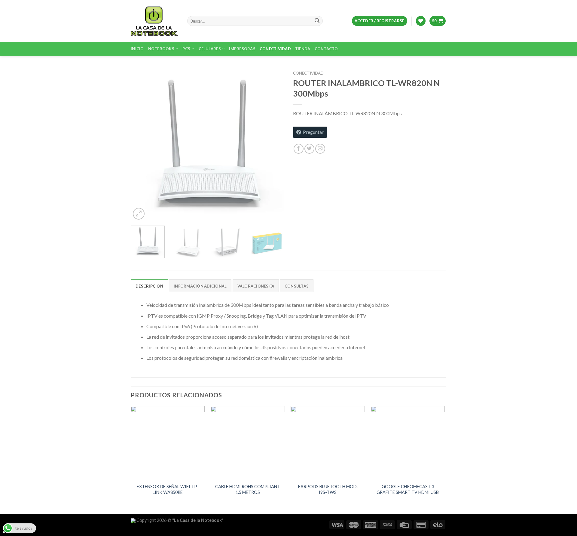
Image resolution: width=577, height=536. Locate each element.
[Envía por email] (320, 149)
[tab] (149, 285)
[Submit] (317, 21)
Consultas (297, 286)
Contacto (326, 48)
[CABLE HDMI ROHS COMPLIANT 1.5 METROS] (248, 443)
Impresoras (242, 48)
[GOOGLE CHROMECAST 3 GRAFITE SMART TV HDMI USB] (408, 443)
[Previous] (141, 144)
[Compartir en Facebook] (299, 149)
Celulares (210, 48)
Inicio (137, 48)
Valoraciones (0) (255, 286)
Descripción (149, 286)
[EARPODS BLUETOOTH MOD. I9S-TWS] (328, 443)
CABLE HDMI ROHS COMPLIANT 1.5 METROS (247, 489)
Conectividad (275, 48)
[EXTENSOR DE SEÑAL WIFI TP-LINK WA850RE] (168, 443)
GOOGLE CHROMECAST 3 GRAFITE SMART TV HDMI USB (408, 489)
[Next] (273, 144)
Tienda (302, 48)
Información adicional (200, 286)
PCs (186, 48)
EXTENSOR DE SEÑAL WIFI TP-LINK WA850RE (168, 489)
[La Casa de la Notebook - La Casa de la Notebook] (154, 20)
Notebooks (161, 48)
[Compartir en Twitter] (309, 149)
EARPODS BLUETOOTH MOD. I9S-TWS (328, 489)
